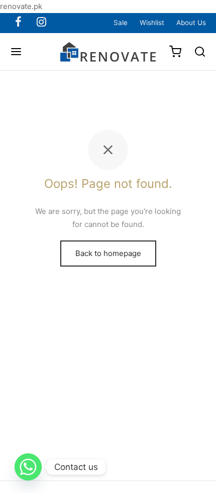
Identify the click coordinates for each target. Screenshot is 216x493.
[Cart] (175, 52)
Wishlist (152, 23)
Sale (121, 23)
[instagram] (41, 22)
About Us (191, 23)
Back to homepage (108, 253)
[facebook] (18, 22)
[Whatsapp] (28, 466)
